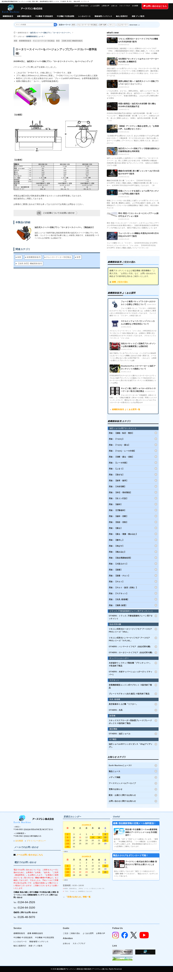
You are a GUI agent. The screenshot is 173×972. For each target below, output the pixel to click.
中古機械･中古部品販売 (44, 16)
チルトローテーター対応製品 (87, 25)
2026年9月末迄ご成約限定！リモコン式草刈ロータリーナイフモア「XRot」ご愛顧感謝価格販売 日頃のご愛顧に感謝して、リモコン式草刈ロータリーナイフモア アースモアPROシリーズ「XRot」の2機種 (133, 51)
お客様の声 (105, 5)
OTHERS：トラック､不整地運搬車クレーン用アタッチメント (131, 617)
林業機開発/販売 (25, 41)
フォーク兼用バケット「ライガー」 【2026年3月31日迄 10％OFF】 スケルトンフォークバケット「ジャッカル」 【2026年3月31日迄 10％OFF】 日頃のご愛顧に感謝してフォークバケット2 (132, 245)
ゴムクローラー (122, 25)
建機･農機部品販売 (24, 16)
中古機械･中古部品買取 (65, 16)
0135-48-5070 (26, 917)
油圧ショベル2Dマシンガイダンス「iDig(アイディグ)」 (131, 745)
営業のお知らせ (115, 789)
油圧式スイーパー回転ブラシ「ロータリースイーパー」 (51, 33)
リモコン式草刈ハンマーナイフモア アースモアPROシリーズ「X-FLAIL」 (129, 639)
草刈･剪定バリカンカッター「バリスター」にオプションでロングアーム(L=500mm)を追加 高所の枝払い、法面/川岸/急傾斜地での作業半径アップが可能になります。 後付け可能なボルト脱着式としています (133, 225)
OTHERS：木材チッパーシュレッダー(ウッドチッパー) (130, 673)
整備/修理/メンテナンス (103, 16)
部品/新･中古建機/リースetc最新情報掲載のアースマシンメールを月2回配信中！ (141, 832)
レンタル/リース (84, 16)
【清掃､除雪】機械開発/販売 (72, 41)
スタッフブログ (124, 5)
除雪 (58, 41)
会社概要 (135, 5)
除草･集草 (103, 25)
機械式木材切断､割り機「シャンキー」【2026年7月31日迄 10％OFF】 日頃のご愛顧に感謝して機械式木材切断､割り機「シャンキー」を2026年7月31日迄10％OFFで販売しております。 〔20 (132, 183)
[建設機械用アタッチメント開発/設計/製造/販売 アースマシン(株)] (22, 8)
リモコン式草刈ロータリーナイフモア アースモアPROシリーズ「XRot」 (130, 630)
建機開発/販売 (8, 16)
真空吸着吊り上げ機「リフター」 (123, 704)
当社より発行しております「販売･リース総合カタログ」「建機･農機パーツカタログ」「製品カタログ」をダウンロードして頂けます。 (136, 873)
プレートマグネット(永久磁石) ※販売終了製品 (129, 694)
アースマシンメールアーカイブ (122, 783)
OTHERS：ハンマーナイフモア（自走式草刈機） (130, 646)
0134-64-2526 (26, 902)
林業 (73, 25)
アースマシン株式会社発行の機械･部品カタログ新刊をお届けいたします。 (141, 864)
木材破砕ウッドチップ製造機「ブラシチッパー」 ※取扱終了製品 (130, 664)
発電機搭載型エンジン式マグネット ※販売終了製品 (130, 686)
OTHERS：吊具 (116, 710)
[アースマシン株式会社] (34, 819)
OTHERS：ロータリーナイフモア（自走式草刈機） (131, 652)
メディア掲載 (114, 777)
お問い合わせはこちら (156, 6)
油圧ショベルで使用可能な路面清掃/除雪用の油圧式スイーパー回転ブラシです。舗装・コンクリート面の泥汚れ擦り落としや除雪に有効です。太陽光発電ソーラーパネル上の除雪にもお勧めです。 (67, 235)
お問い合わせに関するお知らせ (122, 801)
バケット (112, 25)
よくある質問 (95, 5)
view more (133, 25)
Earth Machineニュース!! (120, 765)
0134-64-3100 (26, 907)
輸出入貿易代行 (122, 16)
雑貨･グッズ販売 (138, 16)
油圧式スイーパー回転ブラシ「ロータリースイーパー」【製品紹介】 (64, 227)
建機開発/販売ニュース (34, 36)
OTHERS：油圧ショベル (119, 734)
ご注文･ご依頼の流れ (81, 5)
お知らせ (114, 5)
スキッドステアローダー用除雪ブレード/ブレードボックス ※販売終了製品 (130, 721)
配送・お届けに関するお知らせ (122, 795)
